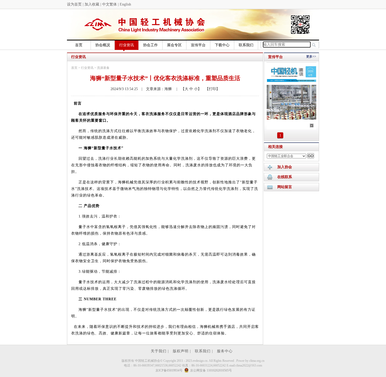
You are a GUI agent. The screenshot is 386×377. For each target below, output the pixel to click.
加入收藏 (92, 4)
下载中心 (222, 45)
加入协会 (284, 167)
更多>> (311, 56)
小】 (197, 89)
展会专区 (174, 45)
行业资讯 (126, 45)
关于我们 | (160, 351)
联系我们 (246, 45)
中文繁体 (109, 4)
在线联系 (284, 177)
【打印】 (210, 89)
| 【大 (180, 89)
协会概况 (102, 45)
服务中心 (225, 351)
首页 (78, 45)
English (125, 4)
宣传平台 (198, 45)
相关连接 (275, 147)
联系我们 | (204, 351)
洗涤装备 (103, 68)
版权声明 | (182, 351)
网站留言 (284, 187)
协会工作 (150, 45)
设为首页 (74, 4)
